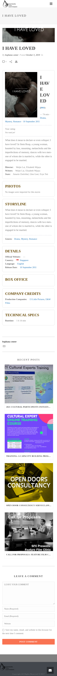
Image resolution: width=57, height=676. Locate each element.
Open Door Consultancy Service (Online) (29, 505)
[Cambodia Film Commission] (7, 666)
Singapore (24, 260)
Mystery (8, 121)
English (20, 264)
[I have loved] (28, 35)
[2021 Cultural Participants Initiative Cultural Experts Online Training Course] (29, 384)
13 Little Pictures (36, 299)
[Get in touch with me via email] (4, 347)
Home (17, 22)
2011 (43, 108)
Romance (17, 121)
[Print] (18, 61)
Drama (43, 118)
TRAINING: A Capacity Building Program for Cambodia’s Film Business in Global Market (29, 456)
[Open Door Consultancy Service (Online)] (29, 482)
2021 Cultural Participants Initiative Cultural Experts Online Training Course (29, 407)
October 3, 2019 (33, 55)
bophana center (11, 55)
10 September (29, 121)
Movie (25, 22)
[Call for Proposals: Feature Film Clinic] (29, 531)
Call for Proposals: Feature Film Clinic (29, 555)
